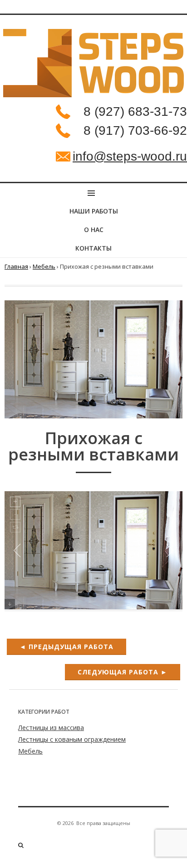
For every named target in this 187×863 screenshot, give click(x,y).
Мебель (44, 266)
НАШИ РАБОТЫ (93, 211)
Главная (16, 266)
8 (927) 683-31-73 (135, 111)
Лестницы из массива (51, 727)
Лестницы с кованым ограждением (72, 739)
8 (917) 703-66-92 (135, 130)
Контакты (93, 248)
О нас (93, 229)
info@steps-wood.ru (130, 156)
